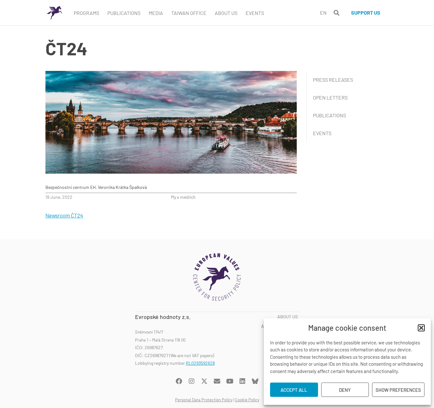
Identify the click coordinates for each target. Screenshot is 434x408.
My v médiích (183, 197)
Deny (345, 390)
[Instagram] (191, 381)
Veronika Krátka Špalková (122, 187)
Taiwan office (189, 13)
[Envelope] (217, 381)
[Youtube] (230, 381)
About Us (226, 13)
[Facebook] (179, 381)
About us (287, 316)
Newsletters (283, 345)
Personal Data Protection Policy (204, 399)
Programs (86, 13)
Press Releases (333, 80)
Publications (123, 13)
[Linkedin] (242, 381)
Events (255, 13)
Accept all (294, 390)
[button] (421, 328)
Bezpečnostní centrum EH (70, 187)
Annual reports (279, 326)
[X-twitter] (204, 381)
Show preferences (398, 390)
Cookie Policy (247, 399)
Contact (288, 354)
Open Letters (330, 97)
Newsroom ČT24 (64, 215)
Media (156, 13)
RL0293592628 (200, 363)
